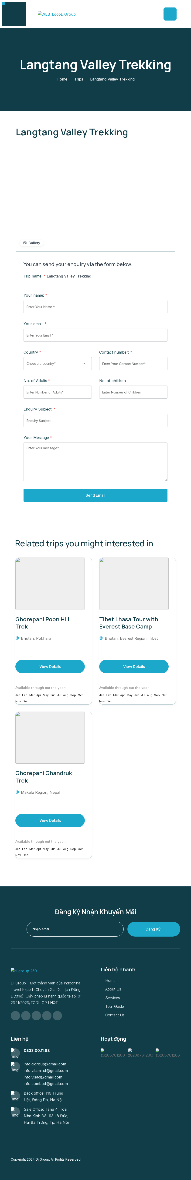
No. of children (112, 380)
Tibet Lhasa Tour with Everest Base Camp (128, 622)
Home (62, 79)
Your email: (35, 323)
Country (32, 352)
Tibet (153, 638)
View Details (50, 666)
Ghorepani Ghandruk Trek (43, 776)
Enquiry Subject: (40, 409)
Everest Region (133, 638)
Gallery (34, 243)
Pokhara (43, 638)
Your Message (38, 437)
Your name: (35, 295)
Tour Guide (114, 1006)
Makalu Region (34, 792)
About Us (113, 989)
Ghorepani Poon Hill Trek (42, 622)
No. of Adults (37, 380)
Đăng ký (153, 929)
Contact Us (115, 1015)
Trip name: (35, 276)
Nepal (55, 792)
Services (112, 997)
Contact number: (115, 352)
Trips (78, 79)
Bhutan (27, 638)
